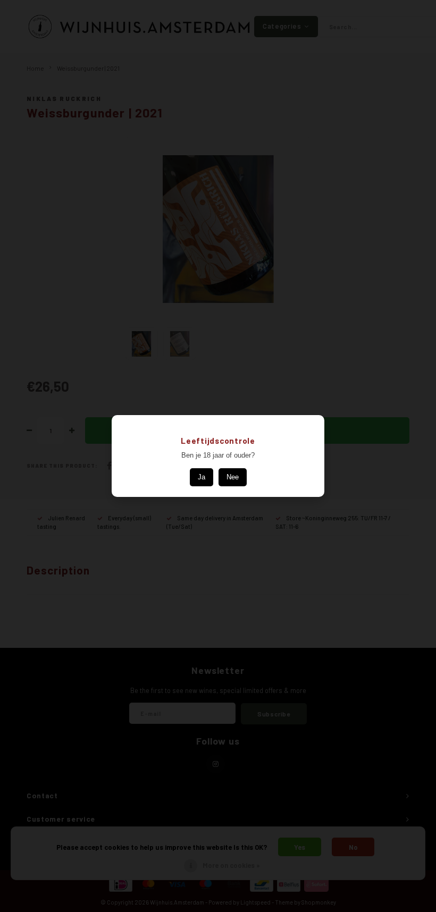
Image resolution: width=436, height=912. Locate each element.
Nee (233, 477)
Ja (201, 477)
